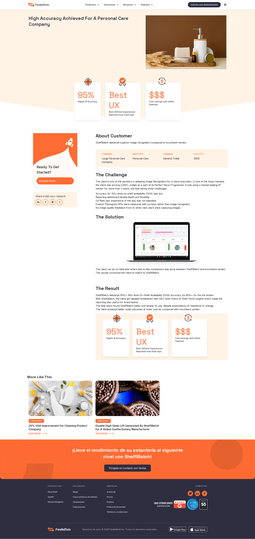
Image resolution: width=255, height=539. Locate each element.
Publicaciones (79, 507)
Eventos (110, 502)
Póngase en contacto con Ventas (127, 468)
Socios (110, 497)
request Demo (47, 180)
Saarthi (51, 497)
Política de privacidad (116, 507)
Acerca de (111, 492)
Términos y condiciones (117, 512)
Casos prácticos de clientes (85, 497)
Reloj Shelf (52, 492)
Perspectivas (78, 502)
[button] (92, 4)
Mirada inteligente (55, 502)
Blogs (75, 492)
